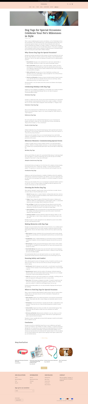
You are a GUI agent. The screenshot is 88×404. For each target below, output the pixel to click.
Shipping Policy (47, 377)
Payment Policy (47, 381)
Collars (16, 377)
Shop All (16, 382)
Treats (16, 381)
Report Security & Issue (34, 379)
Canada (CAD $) (18, 400)
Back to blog (44, 338)
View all (44, 367)
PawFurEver (60, 400)
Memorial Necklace (18, 379)
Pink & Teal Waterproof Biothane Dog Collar (21, 361)
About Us (31, 377)
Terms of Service (47, 384)
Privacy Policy (47, 382)
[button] (34, 7)
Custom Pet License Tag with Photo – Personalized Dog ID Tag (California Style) (37, 361)
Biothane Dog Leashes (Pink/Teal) (51, 360)
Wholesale (31, 381)
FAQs (31, 382)
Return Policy (47, 379)
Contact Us (62, 380)
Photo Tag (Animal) (63, 360)
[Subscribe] (33, 391)
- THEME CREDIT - (65, 400)
